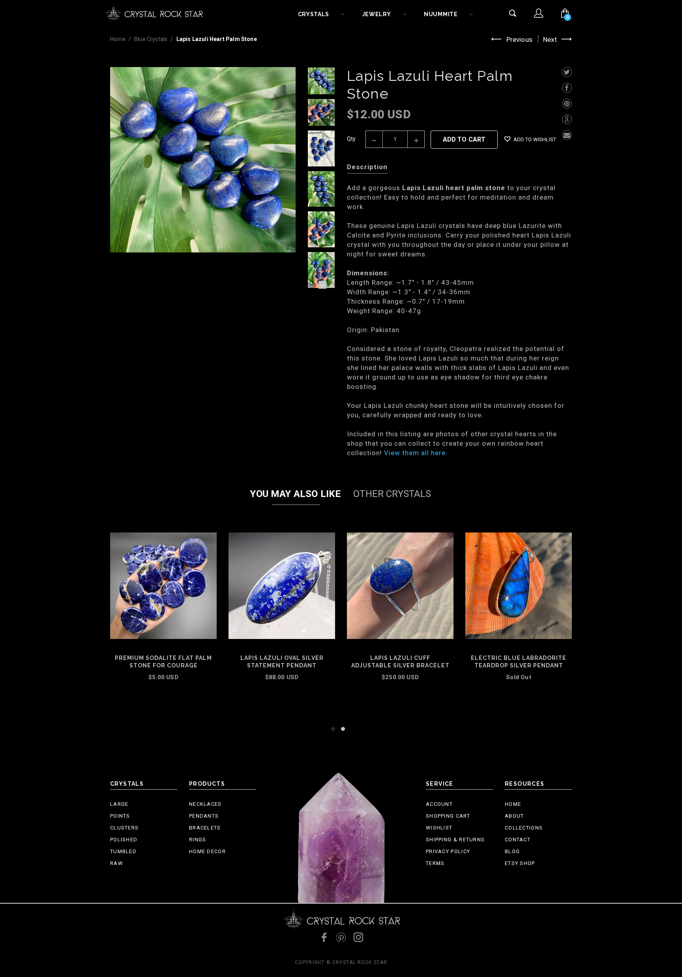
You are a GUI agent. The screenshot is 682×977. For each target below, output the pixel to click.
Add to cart (282, 688)
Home (118, 39)
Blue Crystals (150, 39)
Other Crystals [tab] (392, 493)
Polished (123, 839)
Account (439, 804)
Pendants (204, 816)
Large (119, 804)
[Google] (567, 119)
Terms (435, 863)
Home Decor (207, 851)
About (514, 816)
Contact (517, 839)
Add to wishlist (534, 139)
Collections (524, 828)
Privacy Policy (448, 851)
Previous (519, 39)
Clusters (124, 828)
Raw (116, 863)
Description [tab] (367, 167)
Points (120, 816)
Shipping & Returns (455, 839)
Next (550, 39)
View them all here (415, 453)
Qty (351, 139)
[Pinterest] (567, 103)
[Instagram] (358, 937)
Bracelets (205, 828)
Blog (512, 851)
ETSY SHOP (520, 863)
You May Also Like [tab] (295, 493)
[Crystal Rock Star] (153, 12)
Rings (197, 839)
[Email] (567, 135)
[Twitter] (567, 72)
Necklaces (205, 804)
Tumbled (123, 851)
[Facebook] (567, 88)
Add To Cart (464, 139)
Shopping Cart (448, 816)
